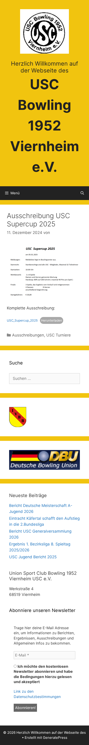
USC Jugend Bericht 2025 (33, 557)
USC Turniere (58, 335)
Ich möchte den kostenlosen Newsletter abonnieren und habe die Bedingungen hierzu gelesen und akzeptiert (43, 674)
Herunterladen (51, 320)
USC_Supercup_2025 (22, 320)
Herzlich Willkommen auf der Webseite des (44, 67)
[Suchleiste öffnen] (82, 193)
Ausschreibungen (28, 335)
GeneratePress (55, 737)
